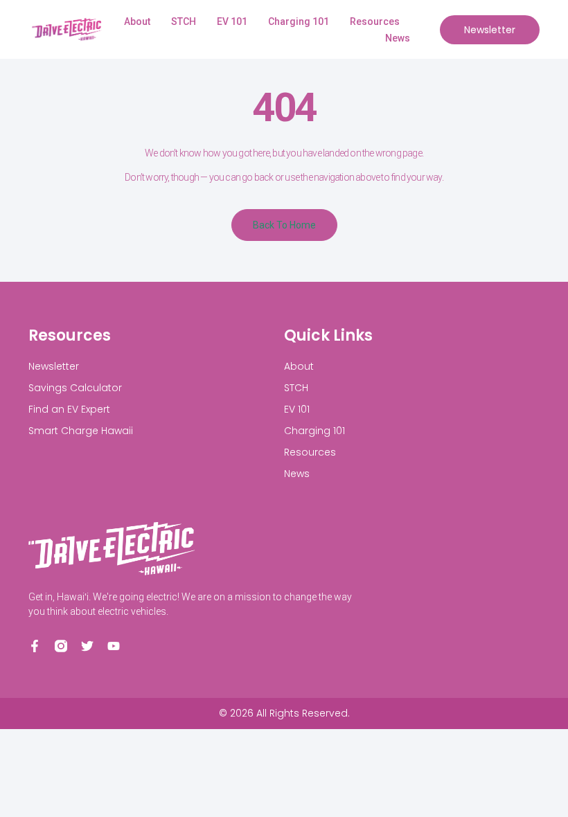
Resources (375, 21)
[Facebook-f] (34, 646)
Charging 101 (298, 21)
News (397, 38)
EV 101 (232, 21)
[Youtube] (113, 646)
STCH (183, 21)
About (137, 21)
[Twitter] (87, 646)
